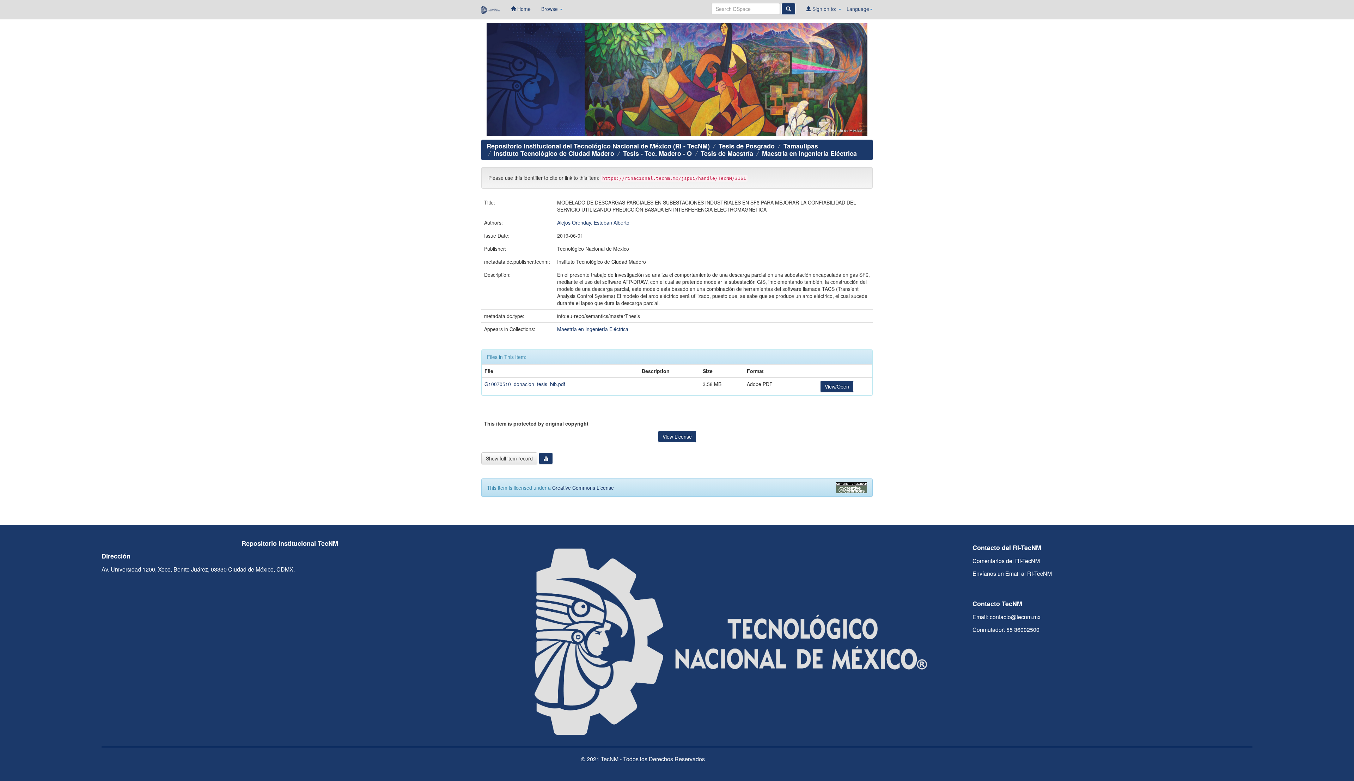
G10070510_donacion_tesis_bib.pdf (524, 384)
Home (523, 8)
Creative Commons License (583, 487)
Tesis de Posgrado (747, 146)
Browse (550, 8)
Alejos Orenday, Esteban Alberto (593, 222)
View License (677, 436)
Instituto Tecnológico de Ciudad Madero (554, 153)
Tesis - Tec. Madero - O (657, 153)
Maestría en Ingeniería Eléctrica (809, 153)
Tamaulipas (800, 146)
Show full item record (509, 458)
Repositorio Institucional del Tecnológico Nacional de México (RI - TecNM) (598, 146)
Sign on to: (824, 8)
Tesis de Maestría (727, 153)
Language (858, 8)
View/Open (837, 386)
